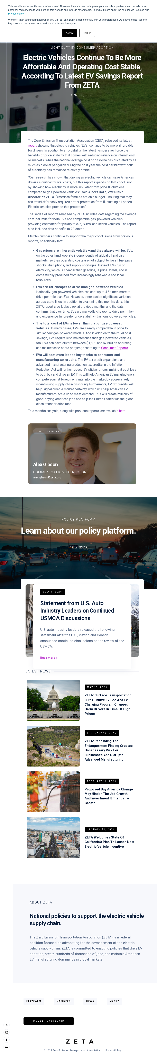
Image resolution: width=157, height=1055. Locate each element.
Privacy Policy (16, 13)
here (122, 411)
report (32, 145)
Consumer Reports (114, 348)
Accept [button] (69, 33)
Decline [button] (87, 33)
